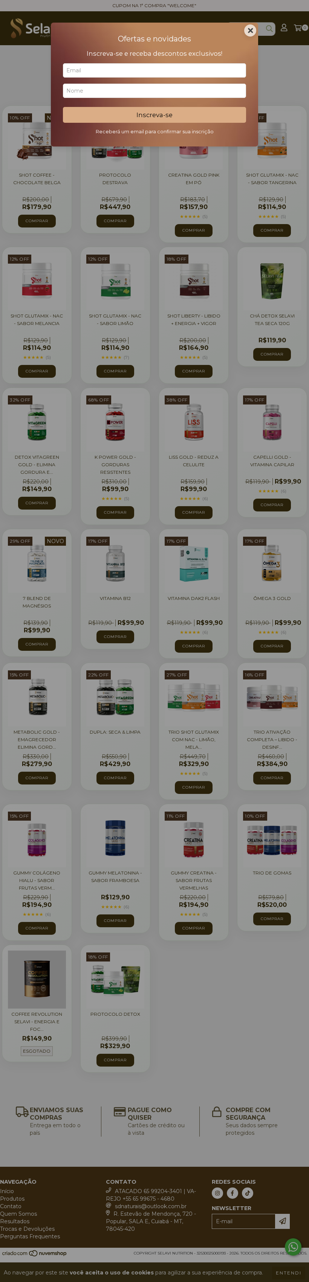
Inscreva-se (154, 115)
